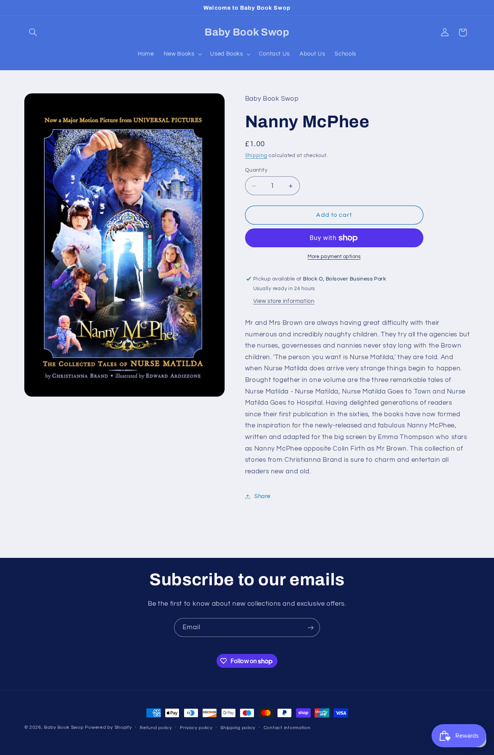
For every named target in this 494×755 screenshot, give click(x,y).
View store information (284, 301)
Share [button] (262, 496)
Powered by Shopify (108, 727)
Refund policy (156, 728)
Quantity (256, 170)
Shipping (256, 155)
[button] (33, 32)
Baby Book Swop (63, 727)
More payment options (334, 257)
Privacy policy (196, 728)
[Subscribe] (311, 627)
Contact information (287, 728)
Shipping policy (237, 728)
